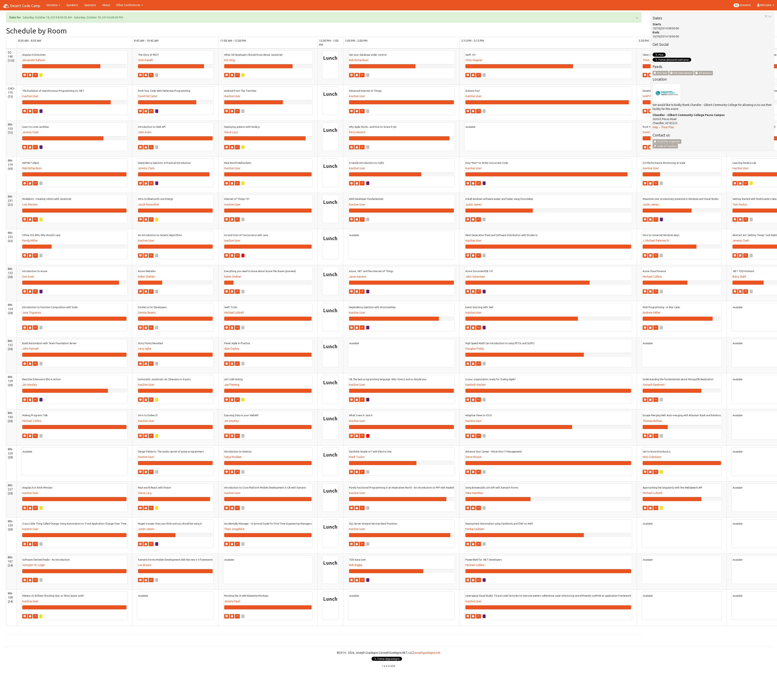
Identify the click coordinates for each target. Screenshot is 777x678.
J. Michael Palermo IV (656, 240)
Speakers (72, 5)
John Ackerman (475, 276)
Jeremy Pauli (232, 601)
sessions (743, 5)
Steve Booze (473, 457)
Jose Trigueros (31, 312)
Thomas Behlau (652, 421)
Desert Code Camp (24, 6)
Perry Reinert (357, 132)
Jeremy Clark (30, 132)
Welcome (765, 5)
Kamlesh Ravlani (475, 384)
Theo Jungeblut (234, 529)
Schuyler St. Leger (33, 565)
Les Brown (144, 565)
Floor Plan (667, 127)
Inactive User (30, 96)
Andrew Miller (651, 312)
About (106, 5)
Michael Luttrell (234, 312)
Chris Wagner (473, 60)
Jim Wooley (29, 384)
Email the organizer (668, 141)
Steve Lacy (231, 132)
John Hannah (30, 348)
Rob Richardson (358, 60)
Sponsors (90, 5)
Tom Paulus (739, 204)
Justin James (473, 204)
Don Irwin (28, 276)
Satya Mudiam (233, 457)
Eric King (229, 60)
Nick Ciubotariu (652, 457)
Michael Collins (652, 276)
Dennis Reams (147, 312)
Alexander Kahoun (33, 60)
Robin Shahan (146, 276)
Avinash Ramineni (653, 384)
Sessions (52, 5)
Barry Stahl (739, 276)
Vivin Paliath (145, 60)
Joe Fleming (231, 384)
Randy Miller (30, 240)
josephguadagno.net (427, 652)
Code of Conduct (666, 146)
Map (655, 127)
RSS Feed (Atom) (682, 73)
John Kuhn (144, 132)
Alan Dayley (231, 348)
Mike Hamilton (474, 493)
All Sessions (705, 73)
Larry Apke (144, 348)
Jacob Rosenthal (148, 204)
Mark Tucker (357, 457)
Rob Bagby (355, 565)
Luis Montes (30, 204)
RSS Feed (661, 73)
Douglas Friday (474, 348)
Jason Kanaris (357, 276)
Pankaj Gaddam (474, 529)
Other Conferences (128, 5)
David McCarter (147, 96)
